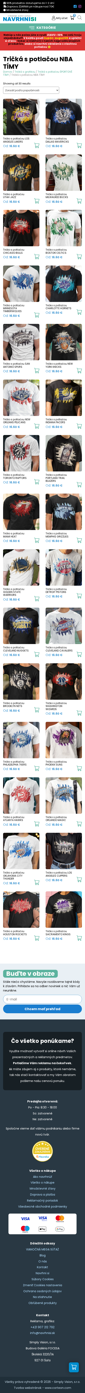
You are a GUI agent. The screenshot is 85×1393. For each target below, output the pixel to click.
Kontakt (42, 1267)
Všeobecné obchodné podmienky (42, 1206)
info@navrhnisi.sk (42, 1333)
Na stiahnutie (42, 1297)
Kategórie (46, 27)
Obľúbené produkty (42, 1303)
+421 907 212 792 (42, 1327)
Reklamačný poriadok (42, 1200)
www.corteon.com (58, 1388)
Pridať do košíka (36, 145)
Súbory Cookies (43, 1279)
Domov (7, 71)
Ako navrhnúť (42, 1177)
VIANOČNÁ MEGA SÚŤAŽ (42, 1249)
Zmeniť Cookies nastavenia (42, 1285)
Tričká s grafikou (25, 71)
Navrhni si (42, 1273)
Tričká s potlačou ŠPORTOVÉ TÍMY (37, 73)
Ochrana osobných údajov (42, 1291)
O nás (42, 1261)
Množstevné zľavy (42, 1188)
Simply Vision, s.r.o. (67, 1382)
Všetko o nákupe (42, 1182)
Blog (43, 1255)
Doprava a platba (42, 1194)
